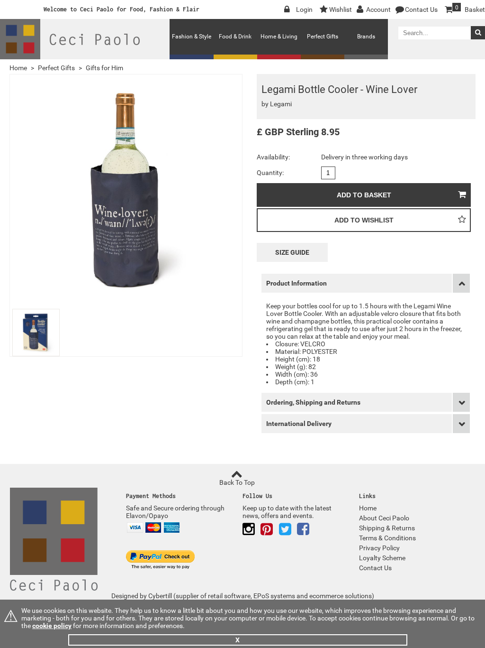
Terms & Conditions (387, 538)
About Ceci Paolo (384, 518)
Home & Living (278, 36)
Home (18, 68)
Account (378, 9)
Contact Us (421, 9)
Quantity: (270, 172)
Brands (366, 36)
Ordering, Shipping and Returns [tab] (313, 402)
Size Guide (292, 252)
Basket (470, 8)
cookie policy (52, 625)
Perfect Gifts (322, 36)
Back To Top (237, 482)
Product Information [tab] (296, 283)
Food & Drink (235, 36)
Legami (281, 104)
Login (304, 9)
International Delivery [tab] (299, 423)
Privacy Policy (379, 548)
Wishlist (340, 9)
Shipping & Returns (387, 528)
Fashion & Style (191, 36)
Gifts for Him (104, 68)
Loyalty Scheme (382, 558)
